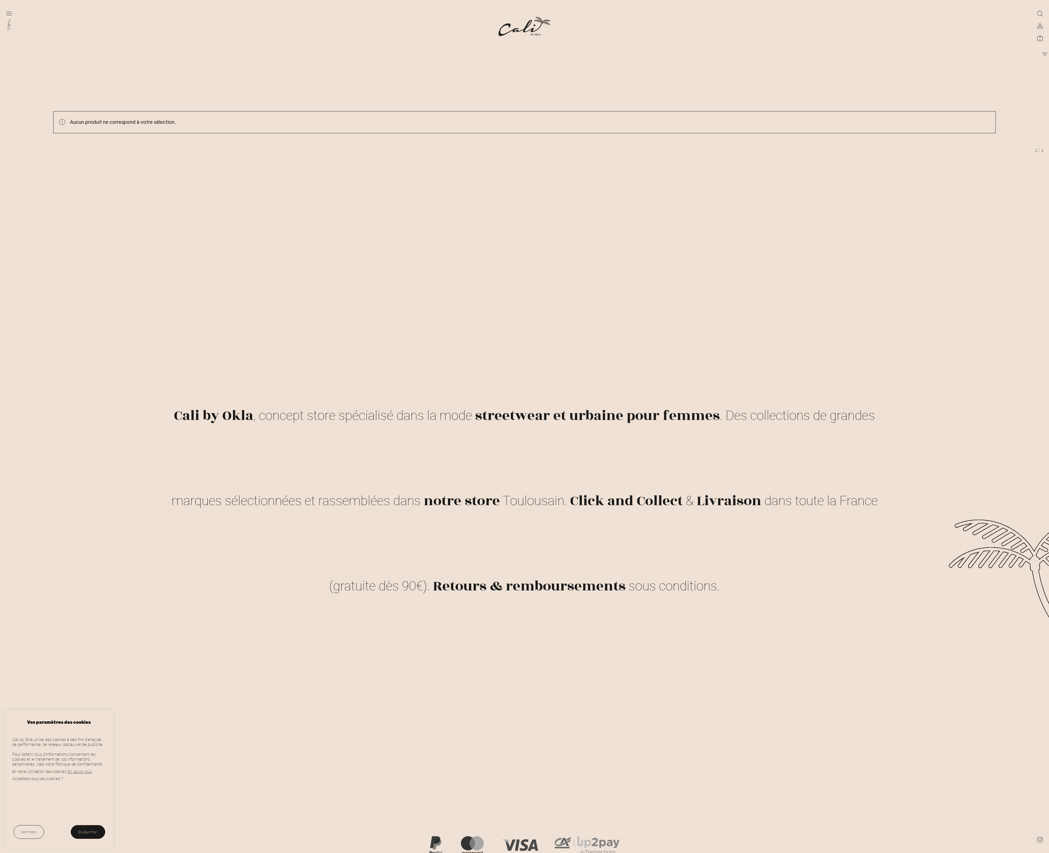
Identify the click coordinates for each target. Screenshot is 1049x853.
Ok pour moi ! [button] (88, 832)
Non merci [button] (29, 832)
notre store (462, 500)
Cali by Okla (213, 415)
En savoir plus (79, 771)
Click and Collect (626, 500)
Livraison (729, 500)
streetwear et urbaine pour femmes (597, 415)
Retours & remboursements (529, 586)
